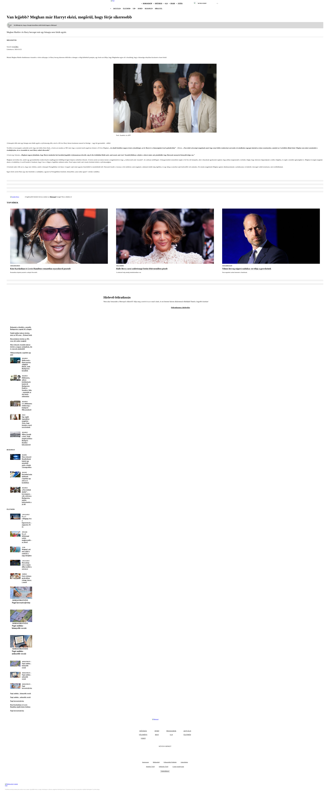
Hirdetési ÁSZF (150, 766)
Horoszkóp (147, 3)
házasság (43, 52)
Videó (143, 738)
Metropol (53, 197)
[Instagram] (169, 751)
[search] (217, 3)
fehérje (24, 574)
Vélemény (143, 735)
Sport (140, 8)
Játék (180, 3)
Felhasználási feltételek (170, 762)
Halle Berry (120, 265)
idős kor (24, 532)
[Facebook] (160, 751)
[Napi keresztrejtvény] (21, 605)
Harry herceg (30, 52)
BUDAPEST (148, 8)
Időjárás (158, 3)
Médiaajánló (156, 762)
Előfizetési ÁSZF (163, 766)
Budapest (25, 358)
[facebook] (211, 3)
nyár (23, 547)
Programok (171, 731)
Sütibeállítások (165, 771)
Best (157, 735)
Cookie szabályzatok (178, 766)
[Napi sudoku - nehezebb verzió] (21, 656)
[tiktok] (212, 3)
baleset (24, 472)
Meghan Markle (14, 52)
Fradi (172, 3)
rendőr (24, 455)
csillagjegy (26, 514)
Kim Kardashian (15, 265)
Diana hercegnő (227, 265)
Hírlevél (158, 8)
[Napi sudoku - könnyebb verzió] (21, 631)
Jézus (23, 415)
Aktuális (116, 8)
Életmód (126, 8)
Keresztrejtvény (20, 600)
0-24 (166, 3)
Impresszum (145, 762)
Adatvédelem (184, 762)
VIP (134, 8)
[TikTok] (165, 751)
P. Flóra (15, 47)
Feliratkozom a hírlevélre (180, 307)
